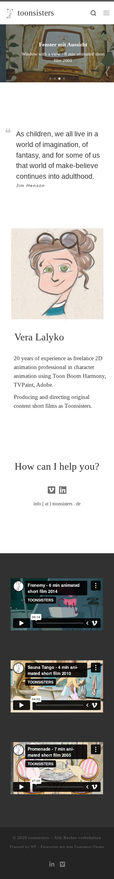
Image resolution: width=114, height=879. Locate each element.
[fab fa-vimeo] (51, 491)
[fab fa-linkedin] (63, 491)
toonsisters (38, 837)
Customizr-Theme (89, 847)
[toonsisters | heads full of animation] (10, 12)
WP (33, 847)
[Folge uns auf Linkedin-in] (51, 864)
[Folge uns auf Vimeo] (62, 864)
